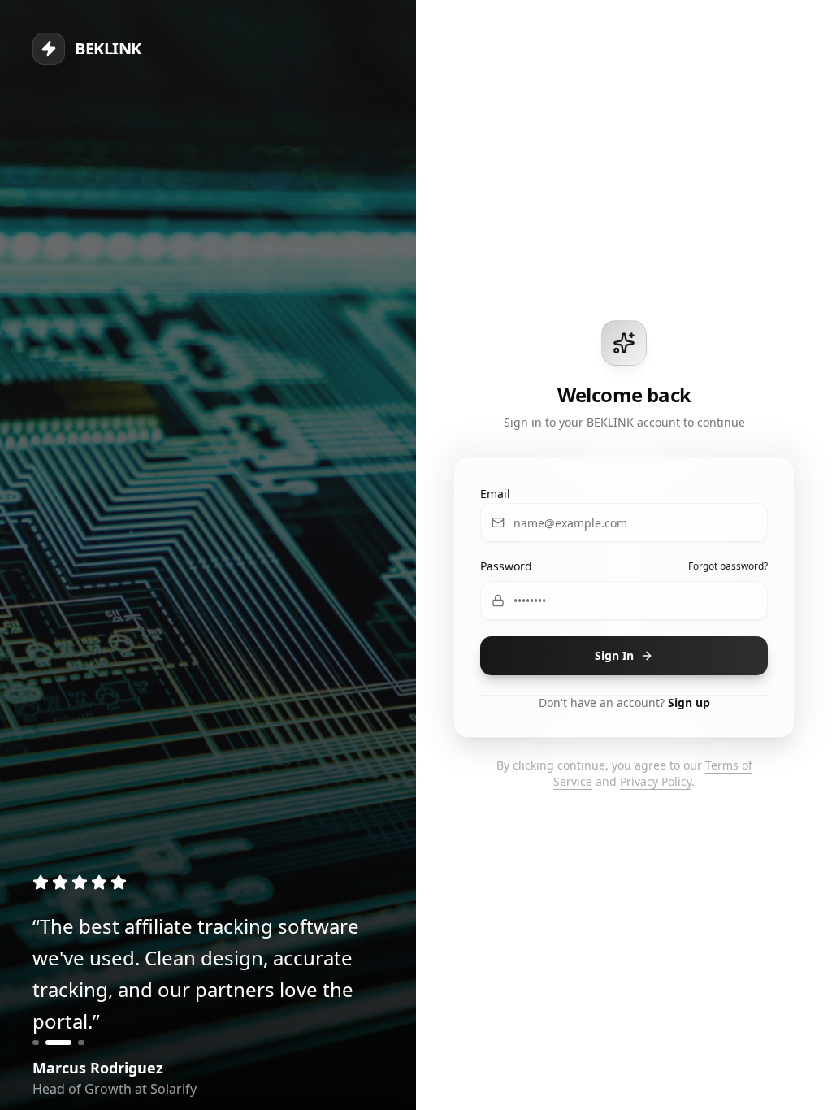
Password (506, 566)
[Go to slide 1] (35, 1042)
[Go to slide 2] (59, 1042)
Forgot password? (728, 566)
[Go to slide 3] (81, 1042)
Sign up (689, 702)
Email (495, 493)
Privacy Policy (655, 781)
